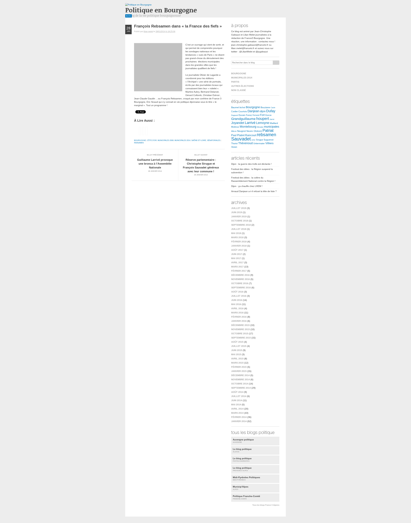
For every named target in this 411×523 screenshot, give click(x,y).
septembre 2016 (241, 287)
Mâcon (233, 131)
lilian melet (148, 31)
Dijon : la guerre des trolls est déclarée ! (251, 164)
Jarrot (272, 119)
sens (253, 140)
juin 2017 (236, 254)
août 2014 (237, 392)
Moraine (260, 127)
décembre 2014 (240, 375)
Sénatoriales (213, 140)
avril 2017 (237, 262)
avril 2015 (237, 358)
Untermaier (259, 143)
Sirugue (259, 140)
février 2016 (239, 317)
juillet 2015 (238, 346)
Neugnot (241, 131)
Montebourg (248, 126)
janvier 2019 (239, 216)
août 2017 (237, 250)
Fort (262, 115)
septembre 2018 (241, 225)
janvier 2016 (239, 321)
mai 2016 (236, 304)
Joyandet (237, 123)
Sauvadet (241, 138)
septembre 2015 (241, 337)
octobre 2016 (239, 283)
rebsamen (139, 143)
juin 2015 (236, 350)
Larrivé (250, 123)
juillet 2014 (238, 396)
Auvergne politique (243, 440)
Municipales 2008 (166, 140)
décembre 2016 (240, 275)
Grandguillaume (243, 119)
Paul (233, 135)
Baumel (235, 107)
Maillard (274, 123)
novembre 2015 (240, 329)
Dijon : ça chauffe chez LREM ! (246, 186)
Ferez (249, 115)
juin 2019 (236, 212)
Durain (242, 115)
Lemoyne (262, 123)
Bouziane (265, 107)
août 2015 (237, 342)
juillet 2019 (238, 208)
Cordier (234, 111)
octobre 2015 (239, 333)
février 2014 (239, 417)
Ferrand (256, 115)
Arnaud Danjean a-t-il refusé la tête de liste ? (254, 191)
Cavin (273, 107)
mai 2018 (236, 233)
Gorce (268, 115)
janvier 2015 (239, 371)
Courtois (242, 111)
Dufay (270, 111)
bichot (242, 107)
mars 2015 (237, 362)
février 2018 (239, 241)
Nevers (249, 131)
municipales (271, 126)
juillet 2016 (238, 296)
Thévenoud (245, 143)
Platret (241, 135)
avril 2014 (237, 408)
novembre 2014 (240, 379)
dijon (263, 111)
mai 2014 (236, 404)
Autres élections (242, 86)
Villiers (269, 143)
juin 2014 (236, 400)
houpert (262, 119)
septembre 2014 (241, 388)
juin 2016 (236, 300)
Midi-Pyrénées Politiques (246, 478)
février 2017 (239, 271)
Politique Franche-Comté (246, 497)
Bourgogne (140, 140)
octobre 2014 (239, 383)
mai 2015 (236, 354)
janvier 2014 (239, 421)
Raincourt (250, 135)
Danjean (253, 111)
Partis (235, 82)
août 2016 (237, 291)
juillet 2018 (238, 229)
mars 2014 (237, 413)
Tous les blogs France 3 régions (265, 505)
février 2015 (239, 367)
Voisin (234, 147)
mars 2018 (237, 237)
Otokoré (258, 131)
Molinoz (235, 127)
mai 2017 (236, 258)
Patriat (268, 130)
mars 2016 (237, 312)
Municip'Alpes (240, 487)
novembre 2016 (240, 279)
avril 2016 (237, 308)
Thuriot (234, 143)
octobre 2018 (239, 220)
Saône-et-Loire (198, 140)
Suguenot (268, 140)
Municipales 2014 (182, 140)
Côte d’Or (152, 140)
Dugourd (234, 115)
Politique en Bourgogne (161, 9)
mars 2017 (237, 266)
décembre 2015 (240, 325)
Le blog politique (242, 450)
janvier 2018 (239, 245)
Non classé (238, 90)
